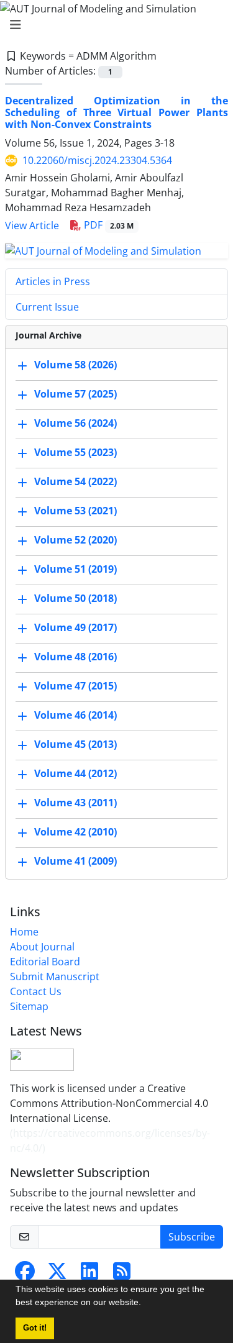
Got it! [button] (35, 1328)
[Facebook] (25, 1275)
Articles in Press (53, 281)
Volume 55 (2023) (75, 452)
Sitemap (29, 1006)
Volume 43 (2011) (75, 802)
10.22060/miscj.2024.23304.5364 (97, 160)
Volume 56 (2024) (75, 423)
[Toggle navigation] (113, 25)
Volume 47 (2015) (75, 686)
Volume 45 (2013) (75, 744)
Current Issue (47, 307)
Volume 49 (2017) (75, 627)
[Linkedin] (89, 1275)
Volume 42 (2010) (75, 832)
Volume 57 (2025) (75, 394)
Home (24, 932)
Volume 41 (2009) (75, 861)
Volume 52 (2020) (75, 540)
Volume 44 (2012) (75, 773)
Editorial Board (45, 961)
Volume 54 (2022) (75, 481)
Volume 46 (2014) (75, 715)
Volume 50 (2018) (75, 598)
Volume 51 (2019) (75, 569)
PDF (107, 225)
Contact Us (36, 991)
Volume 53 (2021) (75, 510)
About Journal (42, 947)
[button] (145, 1304)
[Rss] (122, 1275)
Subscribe (191, 1237)
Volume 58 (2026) (75, 364)
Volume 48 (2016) (75, 656)
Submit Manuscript (54, 976)
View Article (32, 225)
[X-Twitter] (57, 1275)
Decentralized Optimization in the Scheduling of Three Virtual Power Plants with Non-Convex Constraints (116, 112)
